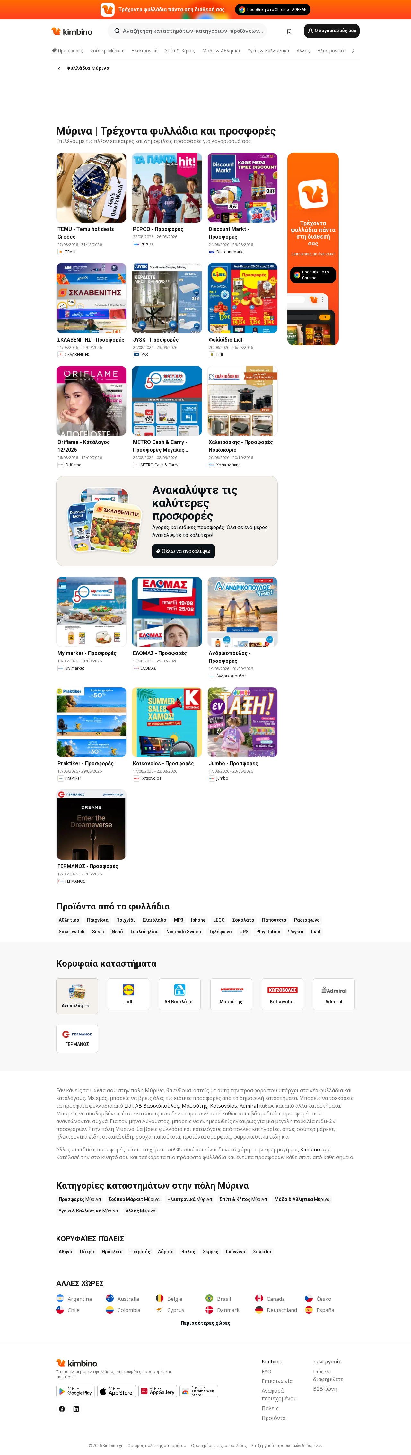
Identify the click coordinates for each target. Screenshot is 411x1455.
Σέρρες (210, 1251)
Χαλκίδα (262, 1251)
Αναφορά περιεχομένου (279, 1394)
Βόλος (188, 1251)
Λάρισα (166, 1251)
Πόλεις (270, 1408)
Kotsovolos (223, 1105)
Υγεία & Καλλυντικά (268, 51)
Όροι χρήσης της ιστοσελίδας (219, 1445)
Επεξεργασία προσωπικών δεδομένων (286, 1445)
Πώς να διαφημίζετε (328, 1375)
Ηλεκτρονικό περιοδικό (341, 51)
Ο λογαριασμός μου (335, 30)
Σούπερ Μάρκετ (107, 51)
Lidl (128, 1105)
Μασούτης (194, 1105)
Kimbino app (315, 1149)
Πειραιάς (140, 1251)
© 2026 (106, 1445)
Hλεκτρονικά (144, 51)
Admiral (249, 1105)
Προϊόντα (273, 1418)
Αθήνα (65, 1251)
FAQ (266, 1371)
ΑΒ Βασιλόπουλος (157, 1105)
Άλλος (303, 51)
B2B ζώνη (325, 1388)
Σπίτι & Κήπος (180, 51)
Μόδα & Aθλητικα (221, 51)
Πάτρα (87, 1251)
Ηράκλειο (112, 1251)
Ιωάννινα (235, 1251)
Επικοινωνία (277, 1381)
